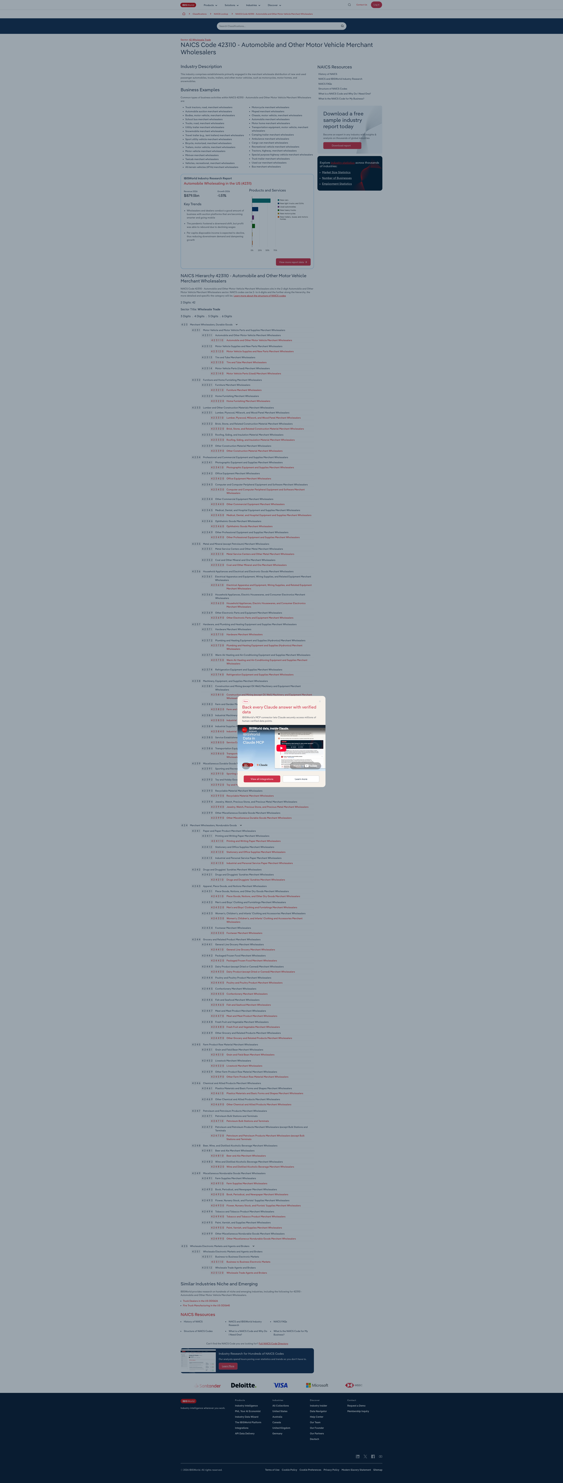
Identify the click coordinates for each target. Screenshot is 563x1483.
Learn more (301, 779)
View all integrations (262, 779)
